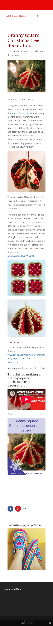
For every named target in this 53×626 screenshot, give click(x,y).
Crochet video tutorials (27, 51)
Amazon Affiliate (13, 589)
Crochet (11, 51)
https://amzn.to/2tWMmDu (21, 255)
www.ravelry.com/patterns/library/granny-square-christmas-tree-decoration (26, 358)
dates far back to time (23, 113)
